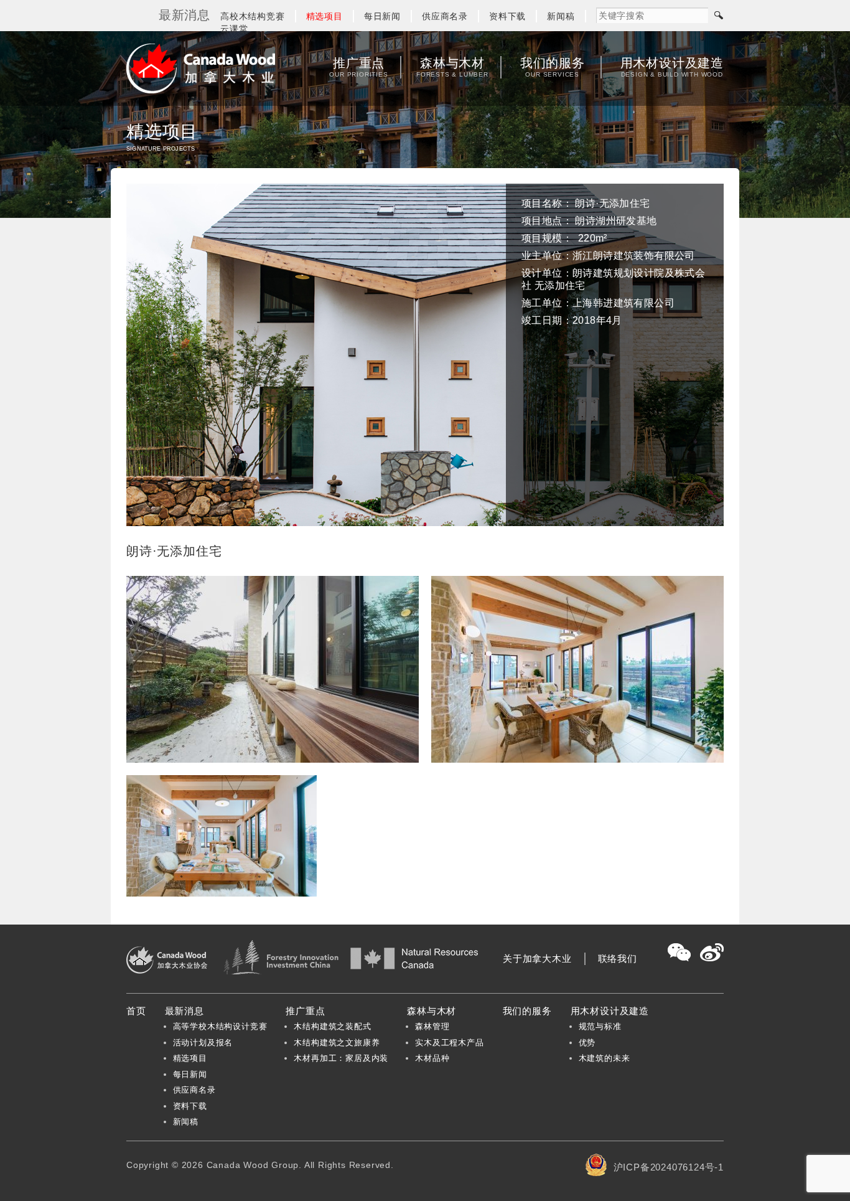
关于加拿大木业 (537, 958)
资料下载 (507, 16)
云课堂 (234, 29)
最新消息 (184, 1010)
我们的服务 (552, 67)
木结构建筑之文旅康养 (337, 1042)
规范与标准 (600, 1026)
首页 (136, 1010)
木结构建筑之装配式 (332, 1026)
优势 (587, 1042)
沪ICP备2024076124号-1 (669, 1167)
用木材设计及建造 (672, 67)
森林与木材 (452, 67)
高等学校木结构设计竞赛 (220, 1026)
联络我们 (617, 958)
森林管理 (432, 1026)
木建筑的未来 (604, 1058)
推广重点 (358, 67)
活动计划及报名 (203, 1042)
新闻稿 (560, 16)
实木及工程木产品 (449, 1042)
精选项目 (324, 16)
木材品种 (432, 1058)
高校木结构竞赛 (252, 16)
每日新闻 (382, 16)
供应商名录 (445, 16)
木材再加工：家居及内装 (341, 1058)
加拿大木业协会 (201, 68)
